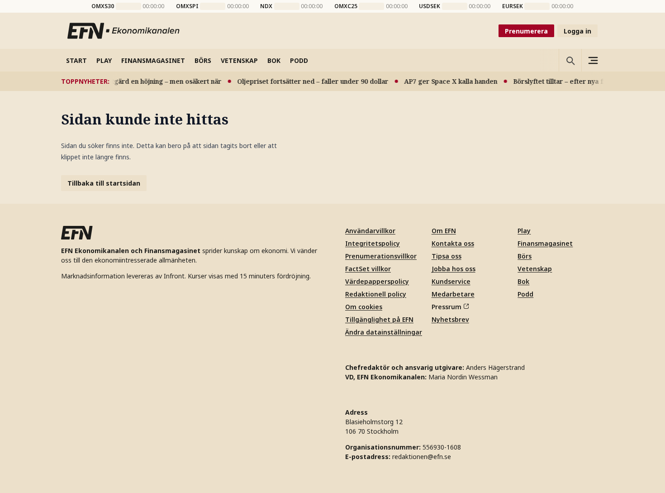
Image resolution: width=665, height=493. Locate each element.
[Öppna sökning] (570, 60)
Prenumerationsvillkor (381, 256)
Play (524, 230)
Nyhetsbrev (450, 319)
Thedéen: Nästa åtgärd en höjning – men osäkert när (134, 81)
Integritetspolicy (372, 243)
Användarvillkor (370, 230)
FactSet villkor (368, 268)
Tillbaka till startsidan (103, 183)
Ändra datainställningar (383, 332)
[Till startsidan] (123, 30)
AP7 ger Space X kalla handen (446, 81)
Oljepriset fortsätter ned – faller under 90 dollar (308, 81)
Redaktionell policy (375, 294)
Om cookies (363, 306)
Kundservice (451, 281)
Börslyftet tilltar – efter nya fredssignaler (574, 81)
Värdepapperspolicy (377, 281)
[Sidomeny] (592, 60)
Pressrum (446, 306)
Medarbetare (453, 294)
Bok (523, 281)
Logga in (577, 31)
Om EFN (444, 230)
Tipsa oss (446, 256)
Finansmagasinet (545, 243)
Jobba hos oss (453, 268)
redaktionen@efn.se (421, 456)
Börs (525, 256)
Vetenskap (535, 268)
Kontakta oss (453, 243)
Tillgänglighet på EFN (379, 319)
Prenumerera (526, 31)
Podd (525, 294)
